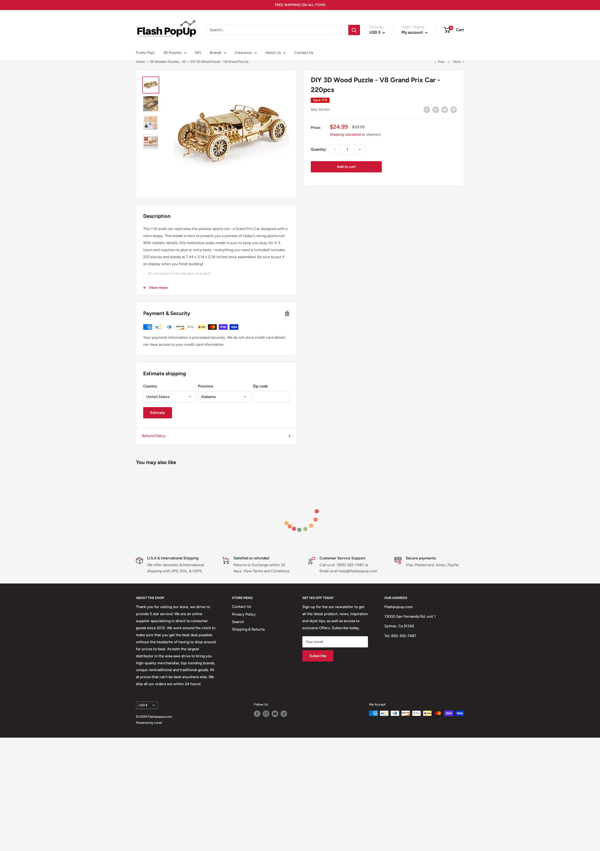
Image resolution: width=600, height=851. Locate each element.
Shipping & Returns (248, 629)
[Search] (354, 30)
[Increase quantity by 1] (360, 149)
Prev (441, 62)
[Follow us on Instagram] (266, 713)
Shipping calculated (345, 134)
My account (412, 32)
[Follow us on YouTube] (275, 713)
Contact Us (303, 52)
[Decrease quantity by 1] (335, 149)
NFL (198, 52)
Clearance (243, 52)
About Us (273, 52)
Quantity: (319, 149)
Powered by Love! (149, 723)
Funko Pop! (145, 52)
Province (205, 386)
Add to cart (346, 166)
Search (238, 622)
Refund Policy (153, 436)
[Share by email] (453, 109)
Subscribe (317, 656)
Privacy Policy (244, 614)
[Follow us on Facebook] (257, 713)
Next (457, 62)
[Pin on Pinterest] (435, 109)
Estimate (157, 412)
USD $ (143, 705)
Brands (215, 52)
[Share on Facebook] (427, 109)
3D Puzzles (172, 52)
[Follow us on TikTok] (284, 713)
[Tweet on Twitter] (444, 109)
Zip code (260, 386)
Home (140, 62)
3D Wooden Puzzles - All (168, 62)
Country (150, 386)
